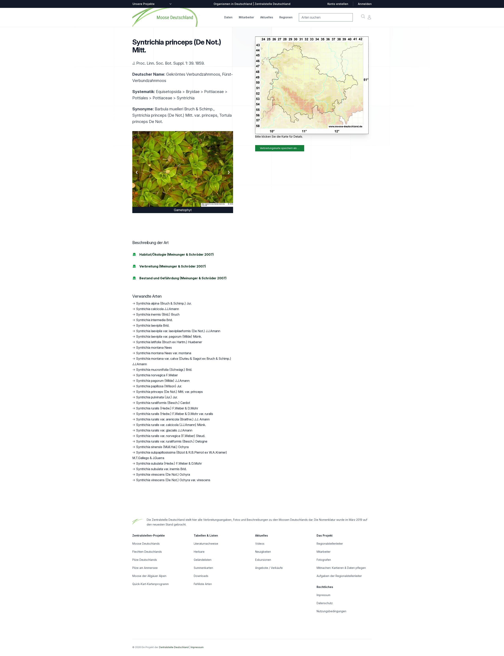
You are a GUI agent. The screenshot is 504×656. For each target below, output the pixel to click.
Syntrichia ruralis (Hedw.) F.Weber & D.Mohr (167, 408)
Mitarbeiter (246, 17)
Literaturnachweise (206, 543)
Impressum (323, 595)
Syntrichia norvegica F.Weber (157, 375)
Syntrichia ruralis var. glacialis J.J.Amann (164, 430)
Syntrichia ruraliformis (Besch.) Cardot (163, 403)
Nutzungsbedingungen (331, 611)
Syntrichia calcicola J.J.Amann (157, 309)
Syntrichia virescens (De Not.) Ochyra (163, 474)
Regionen (286, 17)
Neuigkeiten (263, 551)
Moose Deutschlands (146, 543)
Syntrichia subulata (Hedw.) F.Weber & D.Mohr (169, 463)
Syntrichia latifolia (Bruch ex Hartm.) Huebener (169, 342)
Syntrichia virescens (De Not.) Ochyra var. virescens (173, 480)
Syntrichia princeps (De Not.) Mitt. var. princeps (169, 392)
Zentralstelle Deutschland (174, 647)
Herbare (199, 551)
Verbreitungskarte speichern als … (279, 148)
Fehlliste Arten (203, 584)
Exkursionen (263, 559)
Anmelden (365, 4)
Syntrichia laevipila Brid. (152, 325)
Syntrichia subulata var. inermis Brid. (161, 469)
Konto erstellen (337, 4)
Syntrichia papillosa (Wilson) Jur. (159, 386)
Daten (228, 17)
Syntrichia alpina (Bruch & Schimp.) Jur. (164, 303)
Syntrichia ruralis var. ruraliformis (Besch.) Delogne (171, 441)
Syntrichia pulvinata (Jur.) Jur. (157, 397)
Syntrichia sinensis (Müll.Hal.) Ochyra (162, 447)
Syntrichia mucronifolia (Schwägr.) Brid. (164, 370)
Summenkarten (203, 567)
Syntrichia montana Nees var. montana (163, 353)
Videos (259, 543)
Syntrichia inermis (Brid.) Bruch (158, 314)
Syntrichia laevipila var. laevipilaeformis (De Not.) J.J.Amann (178, 331)
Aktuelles (266, 17)
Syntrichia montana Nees (154, 347)
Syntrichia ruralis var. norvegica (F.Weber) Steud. (170, 436)
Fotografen (324, 559)
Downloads (201, 576)
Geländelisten (202, 559)
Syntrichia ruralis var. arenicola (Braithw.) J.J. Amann (173, 419)
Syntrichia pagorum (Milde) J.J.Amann (163, 381)
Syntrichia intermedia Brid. (154, 320)
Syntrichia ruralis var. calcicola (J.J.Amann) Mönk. (171, 425)
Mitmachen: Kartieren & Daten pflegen (341, 567)
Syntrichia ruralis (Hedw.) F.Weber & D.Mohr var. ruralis (174, 414)
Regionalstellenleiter (330, 543)
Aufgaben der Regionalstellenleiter (339, 576)
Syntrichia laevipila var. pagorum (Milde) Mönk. (169, 336)
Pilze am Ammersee (145, 567)
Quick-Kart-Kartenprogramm (150, 584)
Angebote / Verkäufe (269, 567)
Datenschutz (325, 603)
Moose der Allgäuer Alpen (149, 576)
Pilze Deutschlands (144, 559)
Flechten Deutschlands (147, 551)
